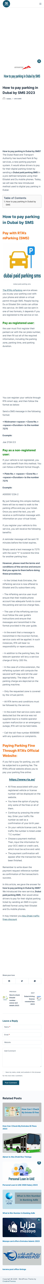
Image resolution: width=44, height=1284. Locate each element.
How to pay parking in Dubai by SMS (21, 203)
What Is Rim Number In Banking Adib (19, 1213)
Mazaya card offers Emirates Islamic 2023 (21, 1241)
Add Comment (10, 1051)
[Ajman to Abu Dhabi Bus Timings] (22, 1143)
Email (7, 1035)
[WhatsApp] (34, 981)
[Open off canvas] (40, 4)
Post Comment (11, 1083)
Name (7, 1027)
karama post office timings (14, 1269)
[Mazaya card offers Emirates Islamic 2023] (22, 1227)
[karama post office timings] (22, 1255)
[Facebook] (9, 981)
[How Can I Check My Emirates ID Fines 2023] (22, 1112)
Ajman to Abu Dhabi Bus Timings (17, 1157)
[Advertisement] (22, 30)
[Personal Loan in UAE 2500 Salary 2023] (22, 1171)
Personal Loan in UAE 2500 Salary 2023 (20, 1185)
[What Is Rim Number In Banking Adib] (22, 1199)
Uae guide (17, 99)
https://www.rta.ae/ (22, 779)
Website (7, 1042)
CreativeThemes (9, 1281)
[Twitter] (22, 981)
